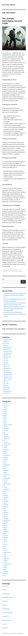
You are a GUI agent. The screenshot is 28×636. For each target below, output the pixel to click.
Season (5, 544)
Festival (6, 459)
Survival (9, 271)
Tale (5, 554)
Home (5, 476)
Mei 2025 (6, 362)
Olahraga (6, 518)
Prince (5, 533)
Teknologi (6, 558)
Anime (5, 407)
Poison (5, 525)
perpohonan (7, 520)
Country (6, 445)
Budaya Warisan (8, 424)
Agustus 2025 (7, 357)
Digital (5, 451)
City (5, 440)
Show (5, 548)
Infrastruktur (7, 478)
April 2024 (6, 387)
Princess (6, 535)
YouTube (6, 571)
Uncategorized (7, 564)
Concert (6, 442)
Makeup (6, 495)
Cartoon (6, 430)
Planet (5, 524)
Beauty (5, 413)
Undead (13, 271)
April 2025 (6, 364)
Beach (5, 411)
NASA (5, 510)
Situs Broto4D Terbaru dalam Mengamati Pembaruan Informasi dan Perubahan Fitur (15, 295)
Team (5, 556)
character (6, 436)
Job (4, 485)
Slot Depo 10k (6, 593)
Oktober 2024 (7, 376)
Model (5, 499)
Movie (5, 503)
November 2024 (8, 374)
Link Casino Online (7, 597)
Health (5, 472)
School (5, 541)
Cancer (5, 426)
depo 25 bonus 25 (7, 620)
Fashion (6, 457)
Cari (3, 279)
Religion (6, 537)
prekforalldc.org (6, 53)
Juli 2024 (6, 381)
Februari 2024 (7, 391)
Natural (6, 514)
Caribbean (6, 428)
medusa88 (5, 628)
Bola (5, 419)
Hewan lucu (7, 474)
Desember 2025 (8, 351)
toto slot (4, 624)
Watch (5, 567)
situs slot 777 (5, 616)
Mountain (6, 501)
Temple (6, 560)
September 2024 (8, 378)
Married (6, 497)
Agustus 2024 (7, 379)
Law (5, 493)
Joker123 (4, 605)
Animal (5, 405)
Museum (6, 504)
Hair (5, 468)
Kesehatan (6, 489)
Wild (5, 569)
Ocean (5, 516)
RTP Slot (4, 589)
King (5, 491)
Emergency (7, 455)
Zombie (10, 269)
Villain (5, 565)
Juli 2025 (6, 358)
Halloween (6, 470)
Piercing (6, 522)
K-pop (5, 487)
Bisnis (5, 417)
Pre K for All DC (8, 5)
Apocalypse (15, 269)
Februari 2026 (7, 347)
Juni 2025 (6, 360)
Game (5, 463)
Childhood (6, 438)
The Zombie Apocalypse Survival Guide (12, 20)
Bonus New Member (7, 612)
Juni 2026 (6, 343)
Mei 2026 (6, 345)
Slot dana (4, 601)
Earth (5, 453)
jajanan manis (7, 484)
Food (5, 461)
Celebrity (6, 434)
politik (5, 529)
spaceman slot (7, 552)
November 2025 (8, 353)
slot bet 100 (5, 586)
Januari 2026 (7, 349)
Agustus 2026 (7, 339)
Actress (5, 404)
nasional (6, 512)
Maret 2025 (7, 366)
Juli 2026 (6, 341)
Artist (5, 409)
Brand (5, 423)
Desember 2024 (8, 372)
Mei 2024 (6, 385)
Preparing (4, 271)
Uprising (17, 271)
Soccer (5, 550)
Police (5, 527)
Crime (5, 447)
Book (5, 421)
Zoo (5, 575)
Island (5, 482)
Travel (5, 562)
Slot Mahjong (6, 609)
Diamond (6, 449)
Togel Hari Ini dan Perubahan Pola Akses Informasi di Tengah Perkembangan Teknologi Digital (14, 308)
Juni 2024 (6, 383)
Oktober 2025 (7, 355)
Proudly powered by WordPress (16, 633)
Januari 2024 (7, 393)
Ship (5, 546)
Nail (5, 508)
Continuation (7, 444)
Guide (19, 269)
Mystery (6, 506)
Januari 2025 (7, 370)
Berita (5, 415)
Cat (4, 432)
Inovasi (5, 480)
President (6, 531)
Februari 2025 (7, 368)
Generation (7, 464)
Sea (4, 543)
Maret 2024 (7, 389)
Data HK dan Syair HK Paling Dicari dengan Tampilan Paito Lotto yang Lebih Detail (15, 314)
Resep (5, 539)
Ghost (5, 466)
